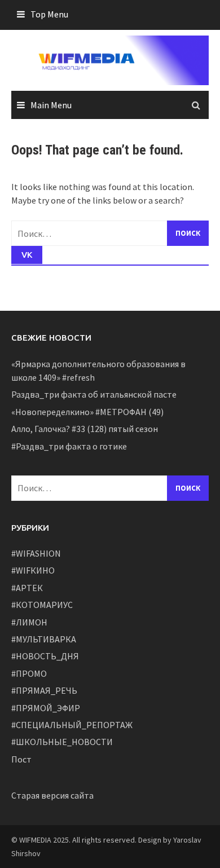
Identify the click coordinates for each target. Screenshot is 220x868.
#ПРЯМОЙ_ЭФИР (45, 707)
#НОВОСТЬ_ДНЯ (45, 656)
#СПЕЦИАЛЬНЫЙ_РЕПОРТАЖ (72, 724)
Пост (21, 759)
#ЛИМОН (29, 622)
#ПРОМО (29, 673)
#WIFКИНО (33, 570)
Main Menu (51, 105)
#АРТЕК (27, 587)
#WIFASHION (36, 553)
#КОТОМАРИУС (42, 604)
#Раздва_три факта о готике (69, 446)
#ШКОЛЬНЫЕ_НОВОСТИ (62, 741)
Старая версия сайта (52, 795)
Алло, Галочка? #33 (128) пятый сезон (84, 428)
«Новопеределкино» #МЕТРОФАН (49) (87, 411)
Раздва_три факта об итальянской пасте (94, 394)
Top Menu (49, 14)
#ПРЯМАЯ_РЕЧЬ (44, 690)
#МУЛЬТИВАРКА (43, 639)
